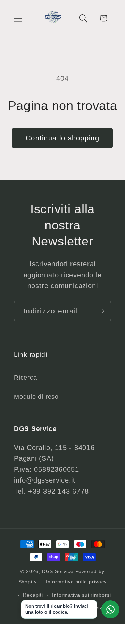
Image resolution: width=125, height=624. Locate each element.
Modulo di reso (36, 396)
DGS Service (58, 571)
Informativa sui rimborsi (81, 595)
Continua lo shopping (62, 138)
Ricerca (25, 377)
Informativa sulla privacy (76, 581)
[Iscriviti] (101, 311)
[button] (18, 18)
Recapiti (33, 595)
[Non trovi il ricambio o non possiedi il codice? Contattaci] (110, 609)
